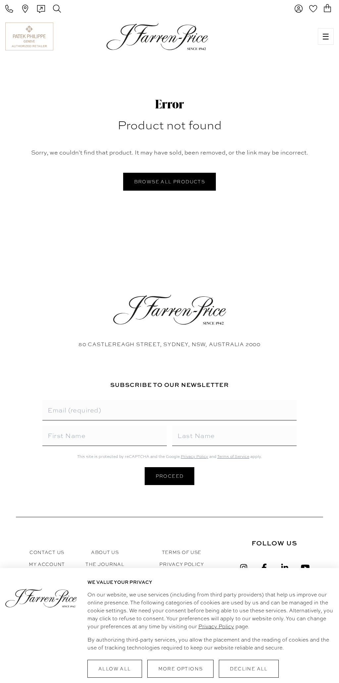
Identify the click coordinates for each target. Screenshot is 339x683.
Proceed (170, 476)
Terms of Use (181, 552)
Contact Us (46, 552)
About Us (105, 552)
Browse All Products (169, 182)
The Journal (104, 564)
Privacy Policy (194, 456)
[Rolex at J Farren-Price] (287, 36)
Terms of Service (233, 456)
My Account (47, 564)
